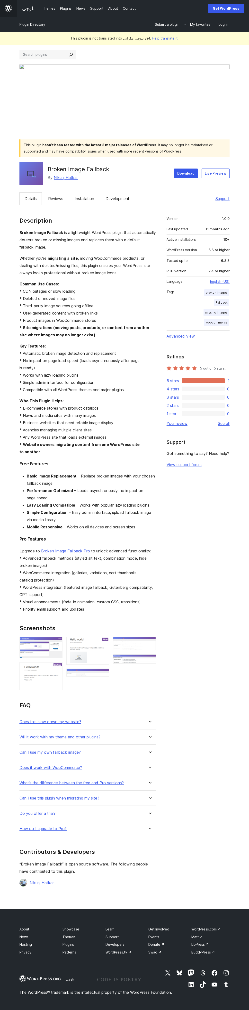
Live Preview (215, 173)
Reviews (55, 198)
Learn (110, 929)
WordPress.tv (118, 952)
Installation (84, 198)
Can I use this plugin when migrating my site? (59, 798)
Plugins (68, 944)
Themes (69, 937)
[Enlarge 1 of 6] (55, 643)
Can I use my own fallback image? (50, 752)
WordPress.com (206, 929)
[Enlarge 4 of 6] (102, 675)
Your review (177, 423)
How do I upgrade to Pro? (43, 828)
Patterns (69, 952)
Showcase (70, 929)
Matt (197, 937)
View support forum (184, 464)
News (23, 937)
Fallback (222, 302)
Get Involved (158, 929)
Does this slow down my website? (50, 721)
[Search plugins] (71, 54)
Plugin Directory (32, 24)
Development (117, 198)
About (24, 929)
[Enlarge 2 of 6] (55, 668)
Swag (154, 952)
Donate (156, 944)
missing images (216, 312)
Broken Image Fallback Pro (65, 551)
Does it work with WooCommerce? (50, 767)
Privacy (25, 952)
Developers (115, 944)
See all (224, 423)
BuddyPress (203, 952)
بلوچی (70, 979)
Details (31, 198)
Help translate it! (165, 38)
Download (186, 173)
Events (153, 937)
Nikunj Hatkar (66, 177)
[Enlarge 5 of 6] (149, 643)
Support (222, 198)
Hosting (25, 944)
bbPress (200, 944)
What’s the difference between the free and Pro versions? (71, 783)
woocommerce (216, 322)
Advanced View (181, 336)
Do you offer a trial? (37, 813)
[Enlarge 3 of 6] (102, 643)
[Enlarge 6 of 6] (149, 660)
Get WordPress (226, 8)
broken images (217, 292)
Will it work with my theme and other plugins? (59, 737)
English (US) (220, 281)
